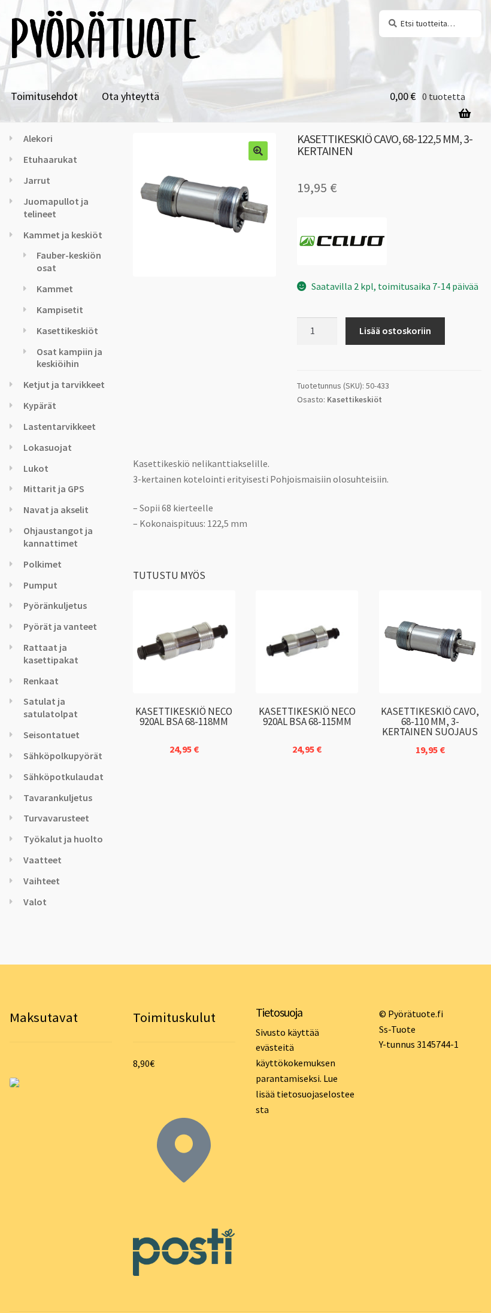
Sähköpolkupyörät (62, 756)
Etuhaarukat (50, 159)
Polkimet (42, 564)
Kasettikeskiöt (354, 399)
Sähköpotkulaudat (63, 777)
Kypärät (39, 405)
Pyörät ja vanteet (60, 626)
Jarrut (36, 180)
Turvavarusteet (56, 818)
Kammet (55, 289)
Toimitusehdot (44, 96)
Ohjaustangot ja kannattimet (58, 536)
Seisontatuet (51, 735)
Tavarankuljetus (57, 797)
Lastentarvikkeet (59, 426)
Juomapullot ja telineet (56, 207)
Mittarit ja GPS (53, 489)
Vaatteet (42, 860)
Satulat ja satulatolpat (50, 707)
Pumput (40, 585)
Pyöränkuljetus (55, 605)
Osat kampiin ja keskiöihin (69, 357)
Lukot (36, 468)
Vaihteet (41, 881)
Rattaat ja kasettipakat (50, 653)
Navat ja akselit (56, 510)
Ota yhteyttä (130, 96)
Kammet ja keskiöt (62, 235)
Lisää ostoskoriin (395, 330)
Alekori (38, 138)
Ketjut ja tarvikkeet (64, 384)
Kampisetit (60, 310)
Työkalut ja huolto (63, 839)
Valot (35, 902)
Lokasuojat (47, 447)
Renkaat (41, 681)
